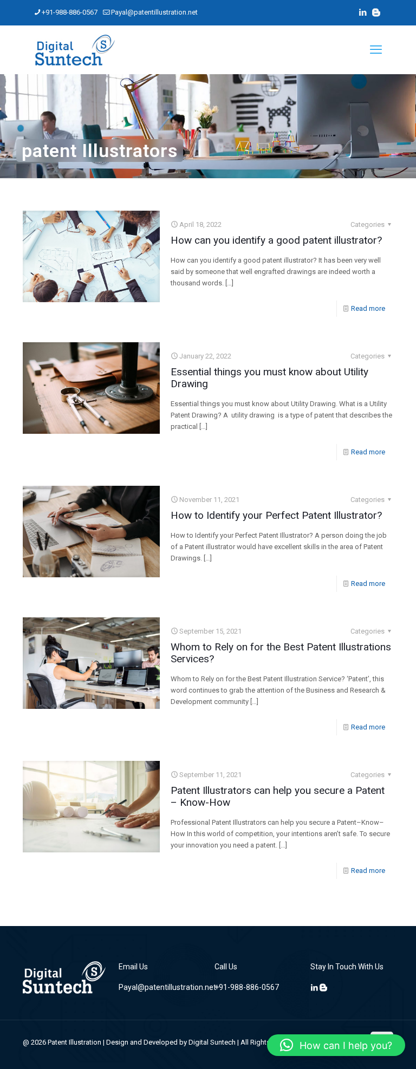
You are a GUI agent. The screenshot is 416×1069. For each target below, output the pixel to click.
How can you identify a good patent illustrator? (276, 240)
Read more (368, 308)
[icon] (376, 12)
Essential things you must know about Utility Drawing (269, 378)
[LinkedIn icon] (363, 12)
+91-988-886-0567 (70, 12)
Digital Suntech (212, 1042)
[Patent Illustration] (74, 49)
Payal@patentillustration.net (154, 12)
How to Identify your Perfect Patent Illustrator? (276, 515)
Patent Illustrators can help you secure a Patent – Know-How (278, 796)
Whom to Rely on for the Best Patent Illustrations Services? (281, 653)
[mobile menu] (376, 50)
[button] (336, 1045)
